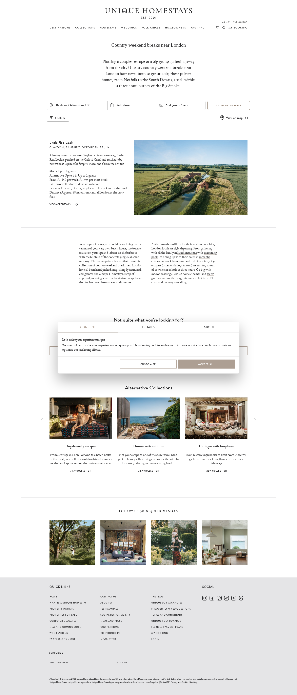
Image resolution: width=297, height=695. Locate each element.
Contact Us (108, 596)
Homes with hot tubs (148, 446)
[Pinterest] (219, 598)
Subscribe (56, 652)
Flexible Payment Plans (167, 627)
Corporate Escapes (63, 620)
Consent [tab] (88, 327)
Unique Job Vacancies (166, 602)
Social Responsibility (115, 614)
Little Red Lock (61, 142)
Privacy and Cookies (179, 682)
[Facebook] (212, 598)
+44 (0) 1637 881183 (234, 22)
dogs (179, 265)
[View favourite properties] (217, 27)
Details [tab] (148, 327)
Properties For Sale (63, 614)
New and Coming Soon (65, 627)
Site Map (193, 682)
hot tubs (203, 278)
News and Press (111, 620)
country (169, 282)
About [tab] (209, 327)
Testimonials (109, 608)
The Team (157, 596)
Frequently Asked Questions (171, 608)
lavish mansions (187, 252)
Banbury (73, 147)
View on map (234, 117)
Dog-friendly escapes (80, 446)
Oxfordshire (93, 147)
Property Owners (62, 608)
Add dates (123, 105)
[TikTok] (226, 598)
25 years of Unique (63, 639)
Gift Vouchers (110, 633)
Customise (148, 364)
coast (154, 282)
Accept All (206, 364)
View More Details (60, 204)
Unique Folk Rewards (166, 620)
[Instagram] (204, 598)
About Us (106, 602)
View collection (81, 470)
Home (53, 596)
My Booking (159, 633)
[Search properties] (223, 27)
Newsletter (108, 639)
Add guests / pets (176, 105)
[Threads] (241, 598)
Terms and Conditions (167, 614)
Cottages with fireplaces (216, 446)
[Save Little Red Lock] (76, 204)
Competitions (109, 627)
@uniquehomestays (159, 511)
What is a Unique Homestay (68, 602)
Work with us (59, 633)
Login (155, 639)
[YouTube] (233, 598)
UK (108, 147)
